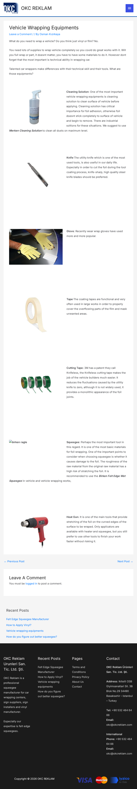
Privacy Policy (80, 677)
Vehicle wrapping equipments (25, 630)
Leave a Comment (20, 34)
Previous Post (14, 561)
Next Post (125, 561)
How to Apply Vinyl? (18, 625)
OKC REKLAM (36, 8)
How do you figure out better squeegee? (31, 636)
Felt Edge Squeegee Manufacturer (27, 619)
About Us (78, 681)
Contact (77, 686)
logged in (31, 583)
